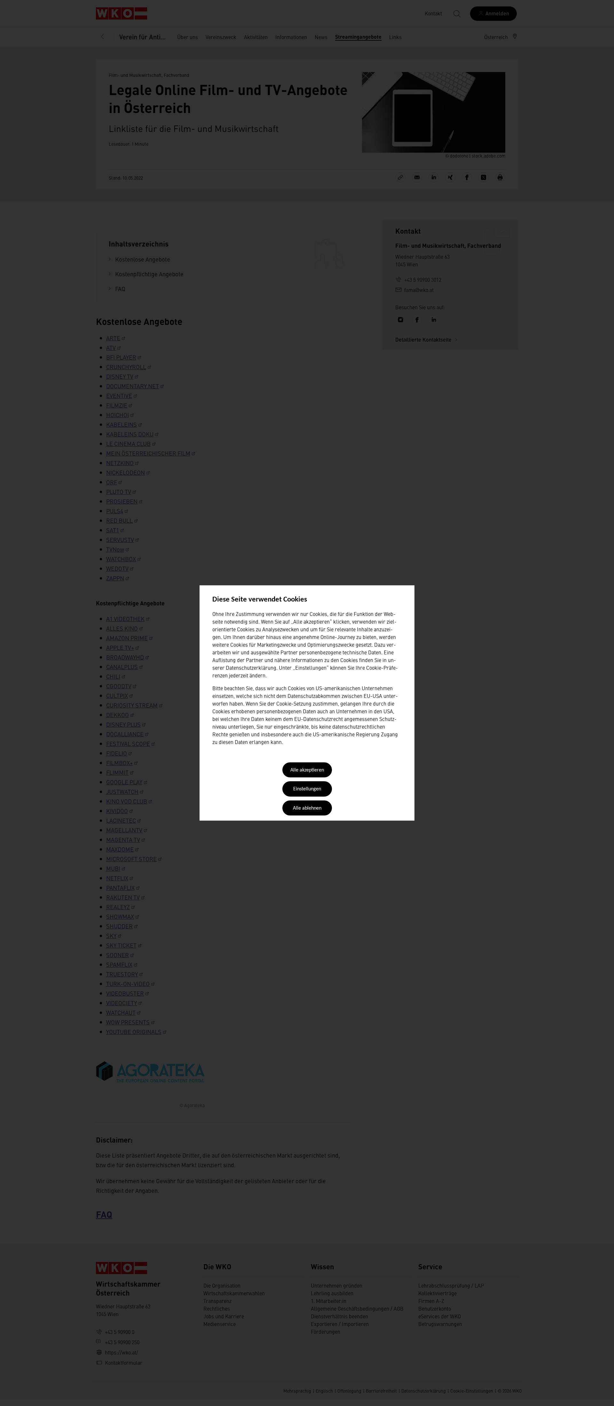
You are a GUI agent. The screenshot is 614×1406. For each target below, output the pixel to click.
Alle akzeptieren (307, 770)
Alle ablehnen (307, 808)
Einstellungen (307, 789)
